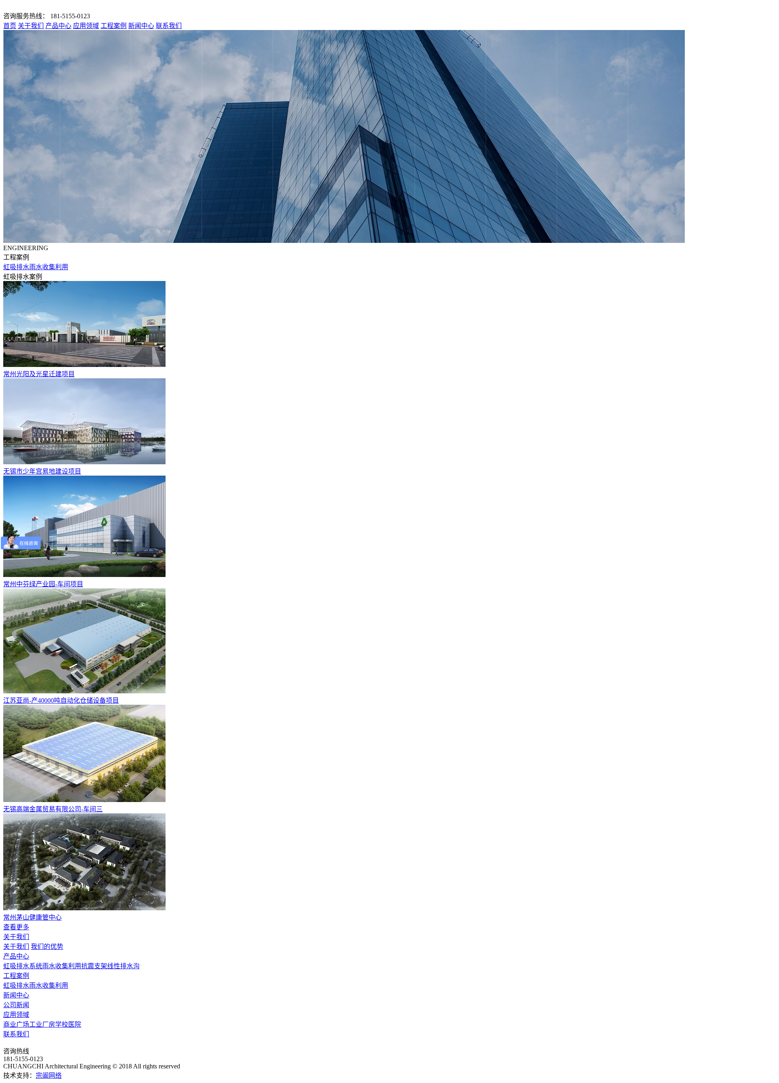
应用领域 (86, 25)
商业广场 (16, 1024)
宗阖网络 (49, 1075)
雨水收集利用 (48, 267)
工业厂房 (42, 1024)
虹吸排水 (16, 267)
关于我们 (31, 25)
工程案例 (114, 25)
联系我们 (169, 25)
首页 (9, 25)
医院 (74, 1024)
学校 (61, 1024)
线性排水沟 (123, 966)
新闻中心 (141, 25)
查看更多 (16, 927)
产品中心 (58, 25)
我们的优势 (47, 946)
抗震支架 (94, 966)
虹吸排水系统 (22, 966)
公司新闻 (16, 1005)
